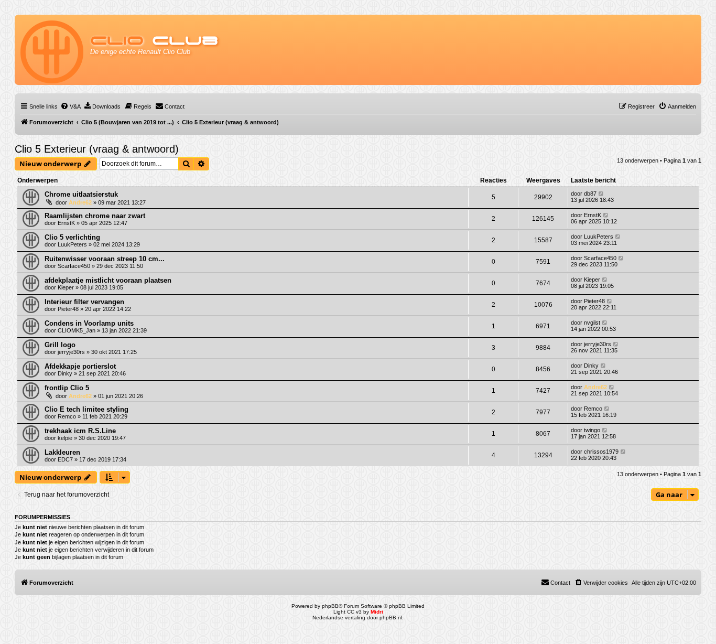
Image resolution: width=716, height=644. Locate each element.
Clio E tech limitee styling (86, 409)
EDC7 (65, 459)
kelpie (65, 438)
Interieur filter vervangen (84, 302)
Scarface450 (74, 266)
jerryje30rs (71, 352)
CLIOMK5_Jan (76, 330)
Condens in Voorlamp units (89, 323)
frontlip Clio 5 (67, 388)
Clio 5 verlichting (72, 237)
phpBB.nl (390, 617)
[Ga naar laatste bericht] (601, 193)
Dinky (65, 373)
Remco (67, 416)
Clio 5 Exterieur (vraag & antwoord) (97, 149)
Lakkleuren (62, 452)
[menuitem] (70, 106)
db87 (590, 193)
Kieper (66, 287)
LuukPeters (72, 244)
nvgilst (592, 322)
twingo (592, 430)
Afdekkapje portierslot (80, 366)
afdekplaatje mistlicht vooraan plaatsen (108, 280)
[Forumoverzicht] (52, 49)
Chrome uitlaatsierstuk (81, 194)
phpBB (330, 606)
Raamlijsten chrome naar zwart (95, 216)
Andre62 (80, 202)
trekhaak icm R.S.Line (80, 431)
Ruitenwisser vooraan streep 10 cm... (105, 259)
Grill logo (60, 345)
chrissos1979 (601, 451)
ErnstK (66, 223)
